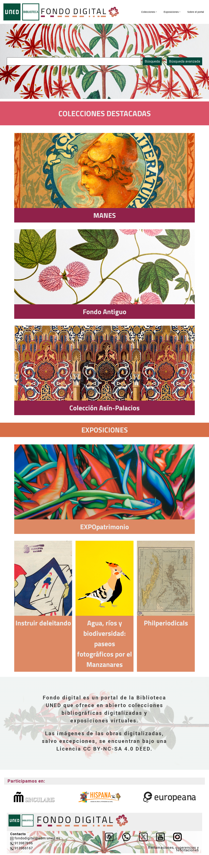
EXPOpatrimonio (104, 527)
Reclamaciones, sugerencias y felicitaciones (173, 849)
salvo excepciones (68, 741)
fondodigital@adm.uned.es (37, 838)
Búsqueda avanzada (184, 61)
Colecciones (148, 12)
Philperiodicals (166, 623)
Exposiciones (171, 12)
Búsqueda (152, 61)
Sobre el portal (195, 12)
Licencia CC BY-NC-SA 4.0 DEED (103, 749)
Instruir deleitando (43, 623)
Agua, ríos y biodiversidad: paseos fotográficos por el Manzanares (104, 644)
